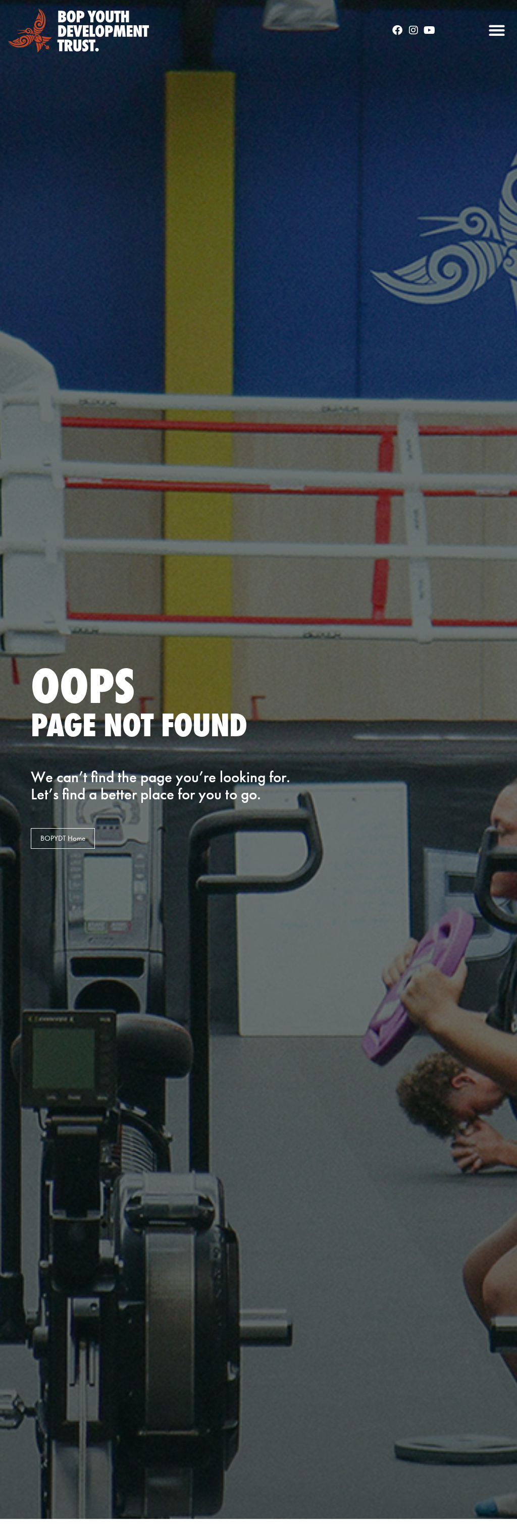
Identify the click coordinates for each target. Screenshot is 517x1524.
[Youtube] (430, 30)
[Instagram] (413, 30)
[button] (496, 30)
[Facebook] (397, 30)
